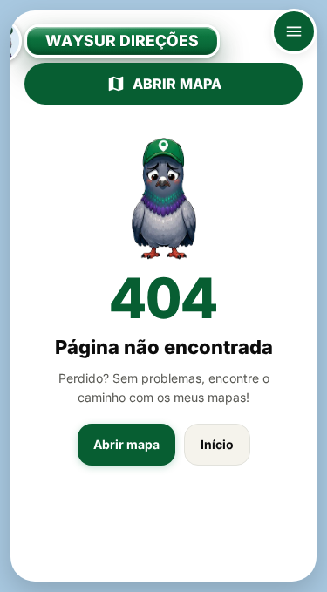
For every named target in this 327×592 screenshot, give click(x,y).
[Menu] (294, 31)
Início (217, 444)
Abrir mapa (177, 83)
